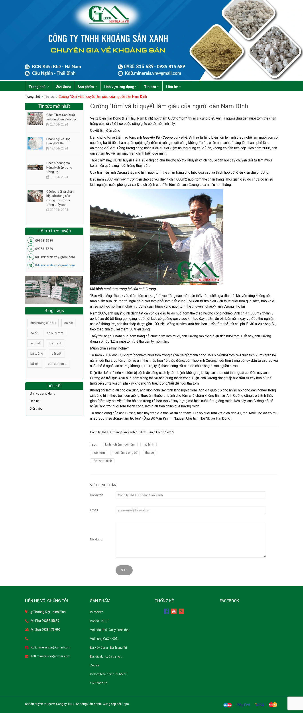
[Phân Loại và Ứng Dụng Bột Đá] (35, 143)
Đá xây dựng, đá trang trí (106, 656)
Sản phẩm (86, 87)
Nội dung (96, 539)
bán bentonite (57, 363)
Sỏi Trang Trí (99, 683)
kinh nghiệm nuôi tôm (120, 444)
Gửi (123, 570)
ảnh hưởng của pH (43, 323)
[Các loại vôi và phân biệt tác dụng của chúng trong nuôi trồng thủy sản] (35, 195)
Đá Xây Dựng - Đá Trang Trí (108, 647)
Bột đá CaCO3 (99, 621)
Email (94, 510)
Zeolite (94, 665)
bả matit (55, 343)
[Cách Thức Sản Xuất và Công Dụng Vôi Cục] (35, 120)
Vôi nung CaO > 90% (104, 638)
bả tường (36, 353)
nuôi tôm (98, 452)
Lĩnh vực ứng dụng (119, 87)
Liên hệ (172, 87)
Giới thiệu (63, 86)
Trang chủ (37, 87)
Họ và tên (96, 495)
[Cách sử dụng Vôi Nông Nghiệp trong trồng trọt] (35, 167)
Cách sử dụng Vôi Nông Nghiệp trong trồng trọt (59, 167)
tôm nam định (102, 461)
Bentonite (96, 612)
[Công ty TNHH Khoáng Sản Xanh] (151, 40)
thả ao (149, 452)
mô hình (148, 444)
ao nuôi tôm (55, 333)
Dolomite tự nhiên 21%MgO (109, 674)
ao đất (68, 323)
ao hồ (34, 333)
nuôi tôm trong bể (125, 452)
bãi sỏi (34, 363)
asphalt (35, 343)
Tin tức (150, 87)
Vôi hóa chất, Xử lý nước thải (109, 630)
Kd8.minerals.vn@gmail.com (55, 265)
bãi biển (57, 353)
